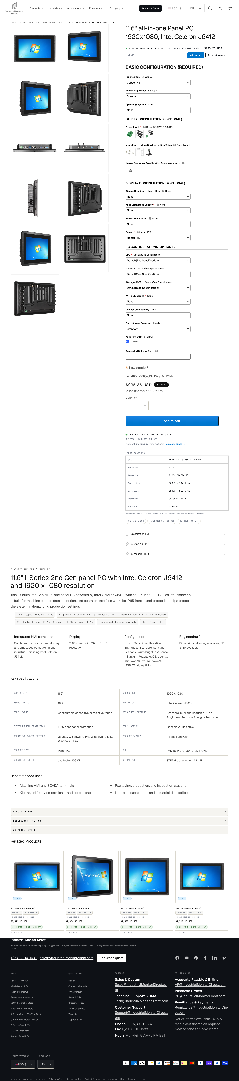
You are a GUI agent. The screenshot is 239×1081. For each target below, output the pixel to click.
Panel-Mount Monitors (22, 997)
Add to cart (195, 55)
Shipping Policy (76, 1002)
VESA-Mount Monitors (22, 1002)
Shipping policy (116, 1079)
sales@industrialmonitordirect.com (66, 958)
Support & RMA (76, 1019)
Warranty (72, 1014)
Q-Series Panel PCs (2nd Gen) (26, 1014)
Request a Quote (150, 8)
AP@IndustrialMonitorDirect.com (200, 984)
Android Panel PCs (20, 1036)
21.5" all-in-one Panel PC (189, 908)
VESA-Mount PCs (19, 986)
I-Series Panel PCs (52, 22)
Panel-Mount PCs (19, 980)
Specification (136, 521)
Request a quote (217, 55)
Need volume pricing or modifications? (155, 443)
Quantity (131, 397)
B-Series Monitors (20, 1030)
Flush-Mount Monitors (22, 1008)
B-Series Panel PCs (20, 1025)
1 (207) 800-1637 (24, 958)
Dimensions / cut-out (161, 521)
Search (71, 980)
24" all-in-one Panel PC (23, 908)
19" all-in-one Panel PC (133, 908)
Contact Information (78, 986)
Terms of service (136, 1079)
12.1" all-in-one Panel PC (79, 908)
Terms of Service (76, 1008)
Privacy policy (56, 1079)
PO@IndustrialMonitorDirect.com (200, 996)
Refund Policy (75, 997)
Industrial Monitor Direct (25, 22)
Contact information (95, 1079)
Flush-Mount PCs (19, 991)
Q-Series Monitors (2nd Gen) (25, 1019)
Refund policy (74, 1079)
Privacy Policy (75, 991)
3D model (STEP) (189, 521)
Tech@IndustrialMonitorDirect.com (141, 1001)
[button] (36, 8)
